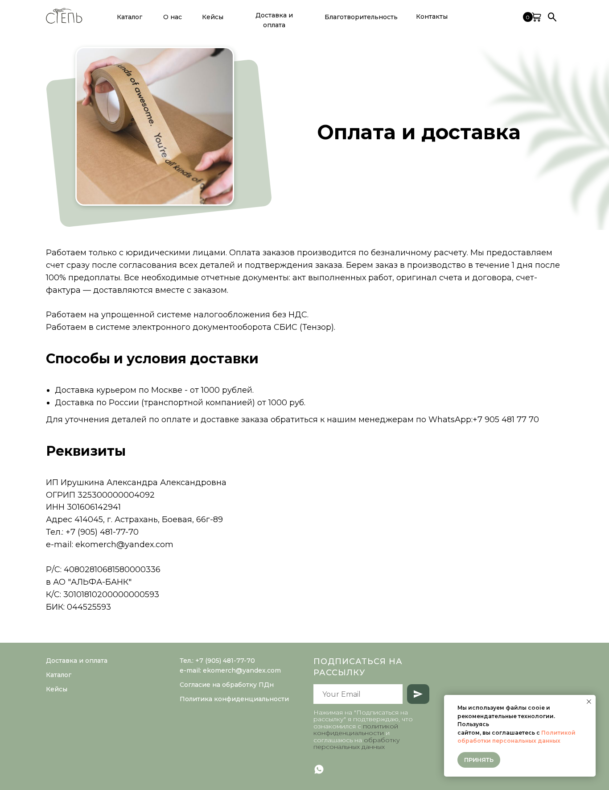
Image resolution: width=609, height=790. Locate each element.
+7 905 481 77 (501, 419)
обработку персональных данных (356, 743)
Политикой (558, 732)
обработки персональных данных (508, 740)
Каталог (58, 675)
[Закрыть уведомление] (588, 701)
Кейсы (212, 17)
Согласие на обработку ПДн (227, 685)
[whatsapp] (319, 769)
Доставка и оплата (274, 20)
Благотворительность (361, 17)
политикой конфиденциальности (355, 729)
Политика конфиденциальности (234, 699)
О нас (172, 17)
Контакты (432, 16)
